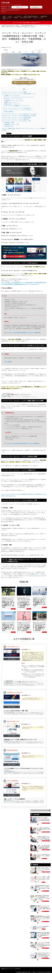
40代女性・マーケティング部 (11, 124)
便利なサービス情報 (7, 17)
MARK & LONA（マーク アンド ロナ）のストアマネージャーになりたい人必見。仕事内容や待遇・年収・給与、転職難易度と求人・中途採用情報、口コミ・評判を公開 (24, 603)
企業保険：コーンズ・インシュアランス (14, 100)
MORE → (13, 608)
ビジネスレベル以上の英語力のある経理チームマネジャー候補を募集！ (23, 443)
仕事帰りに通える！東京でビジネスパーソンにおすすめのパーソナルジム (43, 869)
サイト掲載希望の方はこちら (19, 7)
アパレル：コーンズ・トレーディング (13, 98)
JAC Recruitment (12, 750)
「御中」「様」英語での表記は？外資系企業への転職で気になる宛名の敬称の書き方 (43, 847)
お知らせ (10, 16)
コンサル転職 (18, 16)
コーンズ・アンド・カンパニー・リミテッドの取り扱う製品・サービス (19, 93)
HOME (4, 16)
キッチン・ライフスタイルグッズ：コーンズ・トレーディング (19, 97)
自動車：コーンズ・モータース (12, 95)
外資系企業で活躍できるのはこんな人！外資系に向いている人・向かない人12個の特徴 (43, 838)
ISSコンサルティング (13, 721)
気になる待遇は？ (9, 111)
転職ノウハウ (5, 18)
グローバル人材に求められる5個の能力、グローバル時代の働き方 (43, 856)
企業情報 (9, 361)
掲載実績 (16, 17)
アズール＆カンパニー (13, 646)
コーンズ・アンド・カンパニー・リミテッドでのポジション (18, 109)
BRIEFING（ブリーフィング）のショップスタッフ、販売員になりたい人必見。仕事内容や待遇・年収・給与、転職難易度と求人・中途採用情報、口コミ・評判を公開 (8, 603)
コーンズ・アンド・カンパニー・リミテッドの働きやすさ (16, 119)
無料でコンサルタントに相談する (24, 82)
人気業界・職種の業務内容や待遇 (30, 16)
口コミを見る (12, 659)
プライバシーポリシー (10, 968)
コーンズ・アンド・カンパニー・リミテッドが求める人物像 (16, 117)
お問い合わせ (17, 968)
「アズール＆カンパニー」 (35, 575)
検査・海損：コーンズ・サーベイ (12, 104)
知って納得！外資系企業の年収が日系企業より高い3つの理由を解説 (43, 829)
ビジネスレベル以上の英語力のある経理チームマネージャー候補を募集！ (24, 332)
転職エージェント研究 (38, 17)
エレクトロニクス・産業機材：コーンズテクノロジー (17, 105)
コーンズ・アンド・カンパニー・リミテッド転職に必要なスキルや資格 (19, 115)
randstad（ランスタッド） (15, 692)
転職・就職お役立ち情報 (26, 17)
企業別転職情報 (43, 16)
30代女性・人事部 (9, 122)
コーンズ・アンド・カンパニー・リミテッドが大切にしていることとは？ (19, 114)
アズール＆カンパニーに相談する (15, 256)
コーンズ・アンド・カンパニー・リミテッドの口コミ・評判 (16, 120)
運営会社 (3, 968)
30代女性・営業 (8, 126)
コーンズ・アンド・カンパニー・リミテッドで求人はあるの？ (17, 108)
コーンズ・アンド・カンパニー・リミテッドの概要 (14, 92)
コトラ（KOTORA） (13, 780)
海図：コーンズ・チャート (11, 102)
